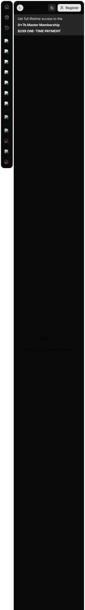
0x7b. (30, 7)
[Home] (7, 7)
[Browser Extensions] (7, 83)
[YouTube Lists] (7, 131)
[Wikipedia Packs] (7, 141)
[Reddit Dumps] (7, 152)
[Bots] (7, 51)
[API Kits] (7, 62)
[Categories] (7, 17)
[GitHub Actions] (7, 104)
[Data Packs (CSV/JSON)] (7, 117)
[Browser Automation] (7, 72)
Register (72, 8)
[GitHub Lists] (7, 162)
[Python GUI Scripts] (7, 41)
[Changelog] (7, 27)
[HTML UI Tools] (7, 93)
